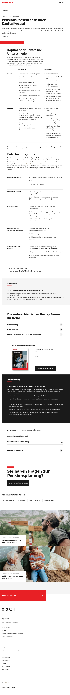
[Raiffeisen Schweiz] (7, 2)
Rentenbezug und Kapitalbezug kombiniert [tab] (24, 334)
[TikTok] (14, 609)
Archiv (37, 356)
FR (6, 682)
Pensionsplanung (34, 500)
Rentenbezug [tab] (12, 325)
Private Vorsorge (8, 500)
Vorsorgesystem (49, 500)
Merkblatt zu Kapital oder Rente (18, 436)
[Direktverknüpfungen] (60, 2)
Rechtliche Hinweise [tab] (15, 450)
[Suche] (63, 2)
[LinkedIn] (3, 609)
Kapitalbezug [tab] (12, 329)
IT (8, 682)
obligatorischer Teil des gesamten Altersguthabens (34, 164)
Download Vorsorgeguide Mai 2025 (44, 350)
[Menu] (67, 2)
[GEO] (42, 595)
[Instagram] (10, 609)
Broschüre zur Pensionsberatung (18, 442)
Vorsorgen (21, 500)
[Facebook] (7, 609)
